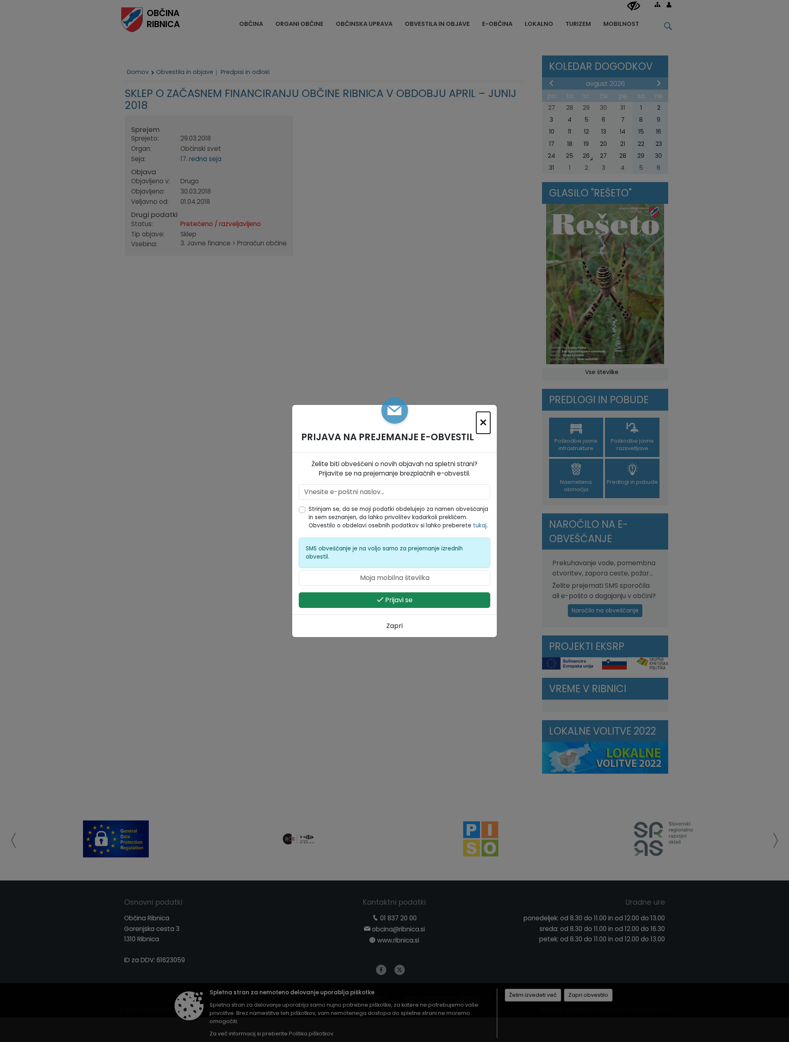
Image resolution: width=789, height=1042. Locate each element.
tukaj (480, 525)
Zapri (394, 626)
